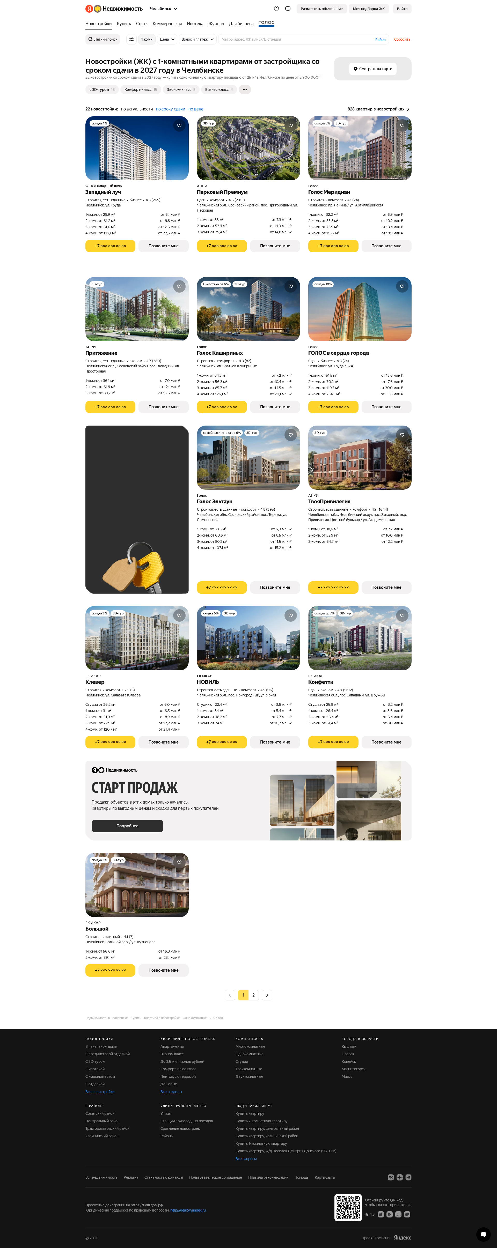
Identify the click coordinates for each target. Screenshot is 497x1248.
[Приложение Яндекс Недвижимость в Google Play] (389, 1214)
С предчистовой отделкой (107, 1054)
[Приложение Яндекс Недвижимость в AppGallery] (398, 1214)
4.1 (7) (129, 937)
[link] (402, 8)
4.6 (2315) (237, 200)
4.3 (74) (343, 361)
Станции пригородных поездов (186, 1121)
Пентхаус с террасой (178, 1076)
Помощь (302, 1177)
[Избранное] (276, 8)
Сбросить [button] (402, 39)
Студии (242, 1061)
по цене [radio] (195, 109)
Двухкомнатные (249, 1076)
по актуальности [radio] (137, 109)
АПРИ (202, 186)
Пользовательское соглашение (215, 1177)
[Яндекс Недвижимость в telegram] (408, 1177)
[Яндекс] (402, 1237)
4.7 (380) (153, 361)
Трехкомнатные (249, 1069)
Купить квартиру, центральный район (267, 1128)
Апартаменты (172, 1046)
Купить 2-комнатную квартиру (262, 1121)
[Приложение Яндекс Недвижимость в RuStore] (407, 1214)
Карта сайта (325, 1177)
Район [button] (380, 40)
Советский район (99, 1113)
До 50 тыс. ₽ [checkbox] (142, 484)
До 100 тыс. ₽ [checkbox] (143, 499)
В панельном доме (101, 1046)
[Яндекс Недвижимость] (114, 9)
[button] (288, 8)
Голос (313, 186)
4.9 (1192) (345, 690)
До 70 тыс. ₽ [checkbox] (108, 499)
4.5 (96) (266, 690)
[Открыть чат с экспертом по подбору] (483, 1234)
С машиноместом (100, 1076)
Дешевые (168, 1084)
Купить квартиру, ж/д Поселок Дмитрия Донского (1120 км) (286, 1151)
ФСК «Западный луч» (103, 186)
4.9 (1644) (380, 509)
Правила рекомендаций (268, 1177)
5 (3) (131, 690)
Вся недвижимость (101, 1177)
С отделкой (95, 1084)
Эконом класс (172, 1054)
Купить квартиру (250, 1113)
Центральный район (102, 1121)
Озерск (348, 1054)
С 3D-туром (95, 1061)
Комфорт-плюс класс (178, 1069)
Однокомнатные (250, 1054)
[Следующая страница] (267, 995)
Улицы (165, 1113)
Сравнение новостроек (180, 1128)
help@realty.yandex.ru (188, 1210)
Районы (166, 1136)
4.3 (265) (153, 200)
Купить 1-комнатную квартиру (261, 1143)
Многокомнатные (250, 1046)
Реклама (131, 1177)
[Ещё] (245, 89)
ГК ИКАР (93, 676)
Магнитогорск (354, 1069)
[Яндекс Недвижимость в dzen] (400, 1177)
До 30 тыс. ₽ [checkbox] (108, 484)
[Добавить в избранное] (179, 125)
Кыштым (349, 1046)
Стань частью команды (163, 1177)
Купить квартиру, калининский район (267, 1136)
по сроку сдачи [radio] (170, 109)
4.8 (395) (267, 509)
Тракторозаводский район (107, 1128)
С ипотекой (95, 1069)
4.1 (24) (353, 200)
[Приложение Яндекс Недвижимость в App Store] (381, 1214)
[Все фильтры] (131, 39)
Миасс (347, 1076)
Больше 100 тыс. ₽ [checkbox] (114, 514)
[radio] (253, 995)
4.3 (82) (245, 361)
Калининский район (102, 1136)
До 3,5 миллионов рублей (182, 1061)
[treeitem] (99, 24)
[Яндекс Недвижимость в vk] (391, 1177)
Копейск (349, 1061)
